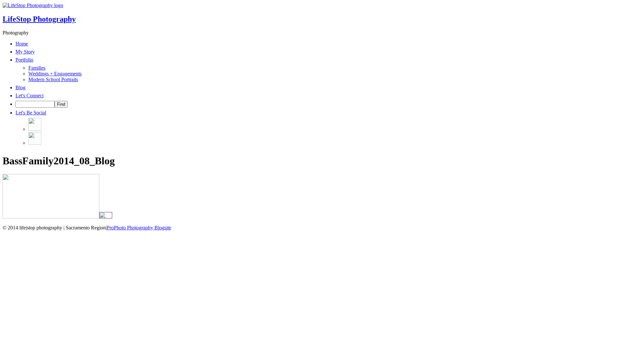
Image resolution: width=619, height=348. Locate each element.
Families (36, 68)
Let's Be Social (30, 112)
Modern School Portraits (53, 79)
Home (21, 43)
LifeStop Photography (39, 19)
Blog (20, 87)
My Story (25, 51)
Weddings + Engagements (55, 73)
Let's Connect (29, 95)
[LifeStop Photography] (33, 5)
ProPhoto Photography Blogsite (139, 227)
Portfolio (24, 60)
